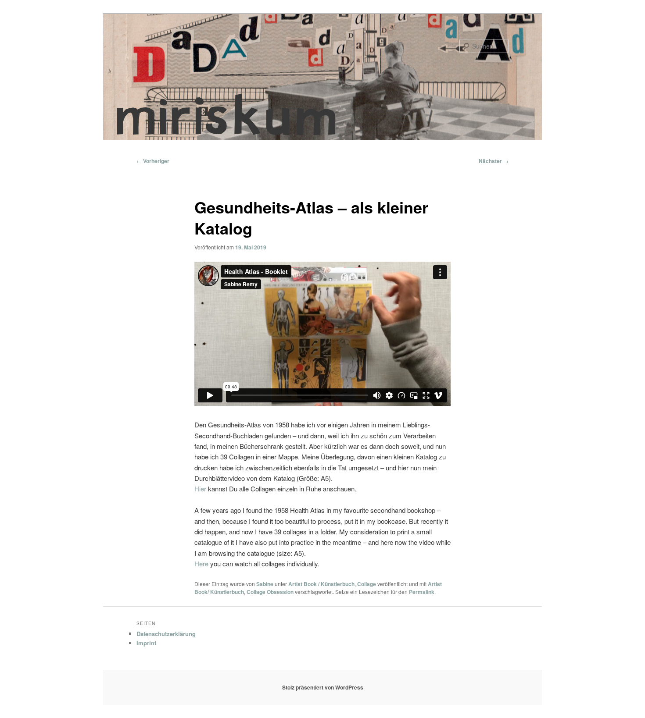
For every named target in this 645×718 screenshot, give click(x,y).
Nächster (494, 161)
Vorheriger (152, 161)
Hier (200, 488)
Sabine (264, 584)
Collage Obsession (270, 592)
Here (201, 563)
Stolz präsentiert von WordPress (322, 687)
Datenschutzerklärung (166, 633)
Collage (366, 584)
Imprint (146, 643)
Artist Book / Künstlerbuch (321, 584)
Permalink (421, 592)
